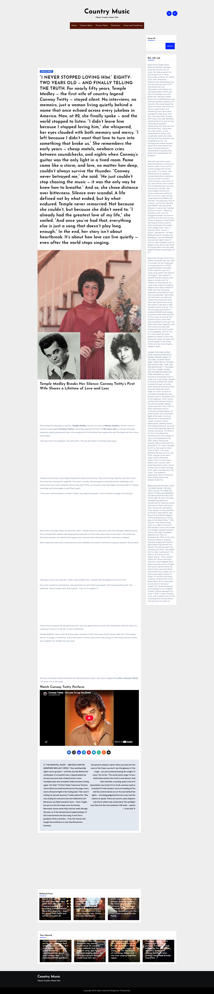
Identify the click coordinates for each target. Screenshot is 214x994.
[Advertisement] (89, 51)
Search (151, 38)
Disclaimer (115, 25)
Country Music (107, 11)
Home (74, 25)
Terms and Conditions (133, 25)
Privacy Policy (102, 25)
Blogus (114, 991)
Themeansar (125, 991)
